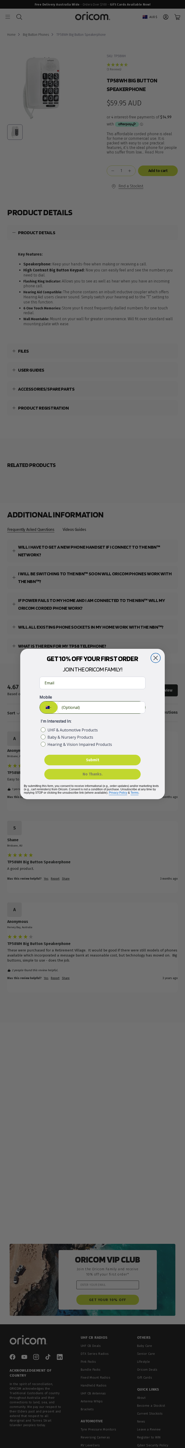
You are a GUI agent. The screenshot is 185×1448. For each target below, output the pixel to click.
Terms (135, 792)
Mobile (46, 697)
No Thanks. (93, 774)
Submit (92, 760)
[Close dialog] (155, 658)
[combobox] (49, 707)
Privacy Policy (118, 792)
